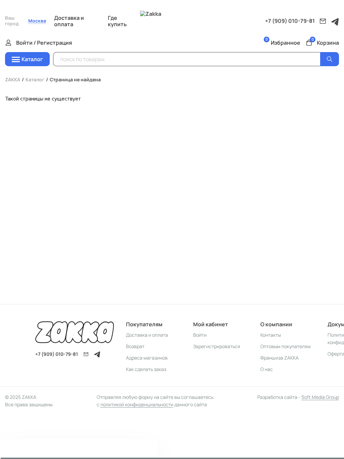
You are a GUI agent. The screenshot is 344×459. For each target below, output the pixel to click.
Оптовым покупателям (285, 346)
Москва (37, 21)
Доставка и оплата (69, 21)
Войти (200, 335)
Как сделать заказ (146, 369)
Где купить (117, 21)
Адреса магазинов (147, 357)
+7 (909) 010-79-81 (290, 21)
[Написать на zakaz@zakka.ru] (323, 21)
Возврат (135, 346)
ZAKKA (12, 79)
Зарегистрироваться (216, 346)
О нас (266, 369)
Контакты (270, 335)
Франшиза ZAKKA (279, 357)
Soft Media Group (320, 397)
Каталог (35, 79)
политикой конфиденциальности (136, 404)
